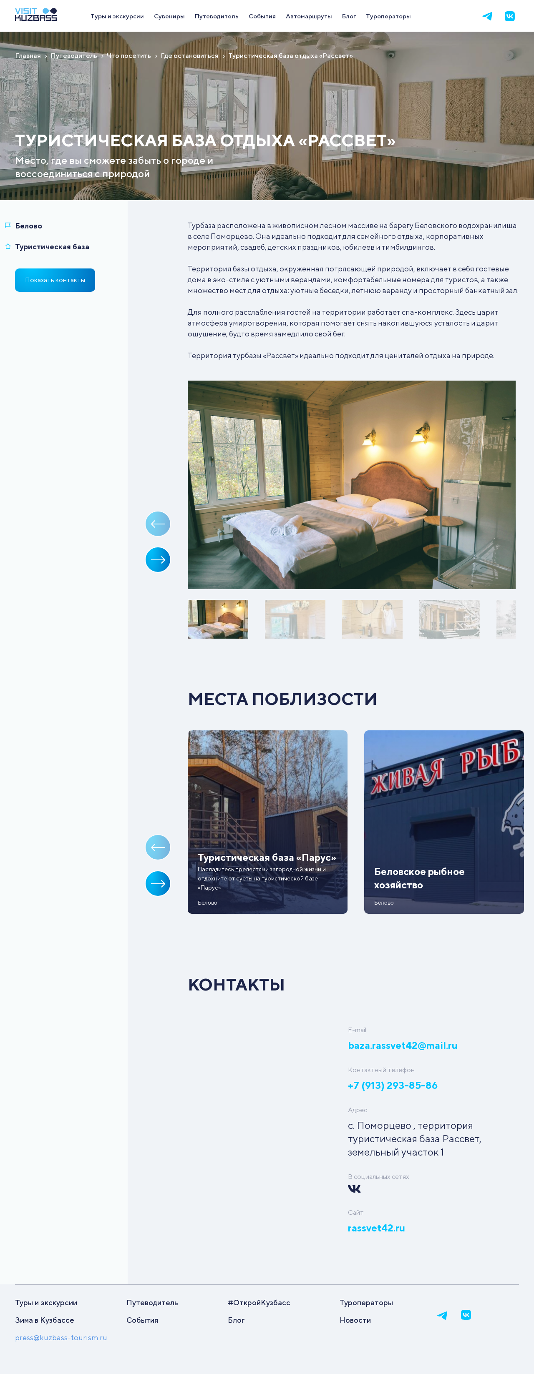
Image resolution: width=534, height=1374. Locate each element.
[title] (36, 18)
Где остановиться (190, 55)
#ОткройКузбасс (259, 1302)
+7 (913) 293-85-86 (393, 1085)
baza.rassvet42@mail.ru (403, 1045)
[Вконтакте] (510, 16)
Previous (158, 524)
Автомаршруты (309, 16)
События (262, 16)
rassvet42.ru (376, 1227)
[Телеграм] (487, 16)
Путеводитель (217, 16)
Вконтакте (354, 1188)
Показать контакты (55, 280)
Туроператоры (388, 16)
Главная (28, 55)
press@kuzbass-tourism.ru (61, 1337)
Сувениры (169, 16)
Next (158, 560)
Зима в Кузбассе (44, 1320)
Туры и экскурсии (117, 16)
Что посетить (129, 55)
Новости (355, 1320)
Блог (349, 16)
